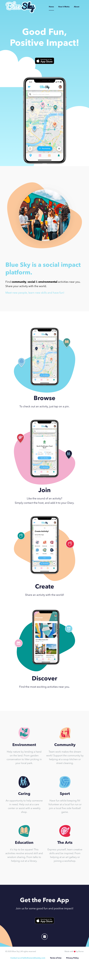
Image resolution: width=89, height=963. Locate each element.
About (76, 7)
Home (51, 7)
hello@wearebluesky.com (33, 958)
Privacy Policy (72, 958)
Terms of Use (55, 958)
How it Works (64, 7)
